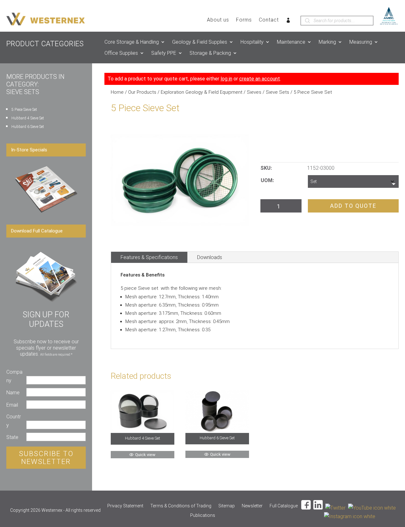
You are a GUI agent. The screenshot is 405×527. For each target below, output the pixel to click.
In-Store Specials (29, 150)
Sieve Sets (277, 92)
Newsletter (252, 506)
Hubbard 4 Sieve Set (27, 118)
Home (117, 92)
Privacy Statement (125, 506)
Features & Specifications (149, 257)
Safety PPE (163, 53)
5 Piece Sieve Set (24, 109)
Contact (269, 20)
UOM (266, 180)
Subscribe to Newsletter (46, 458)
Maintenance (291, 42)
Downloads (209, 257)
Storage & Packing (210, 53)
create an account (259, 79)
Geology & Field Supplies (199, 42)
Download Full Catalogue (37, 231)
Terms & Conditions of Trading (180, 506)
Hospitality (252, 42)
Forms (244, 20)
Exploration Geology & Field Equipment (201, 92)
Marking (327, 42)
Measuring (360, 42)
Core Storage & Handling (131, 42)
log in (226, 79)
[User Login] (288, 21)
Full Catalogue (284, 506)
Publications (202, 515)
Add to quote (353, 205)
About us (218, 20)
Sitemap (226, 506)
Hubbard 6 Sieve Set (27, 126)
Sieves (254, 92)
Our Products (142, 92)
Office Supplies (121, 53)
